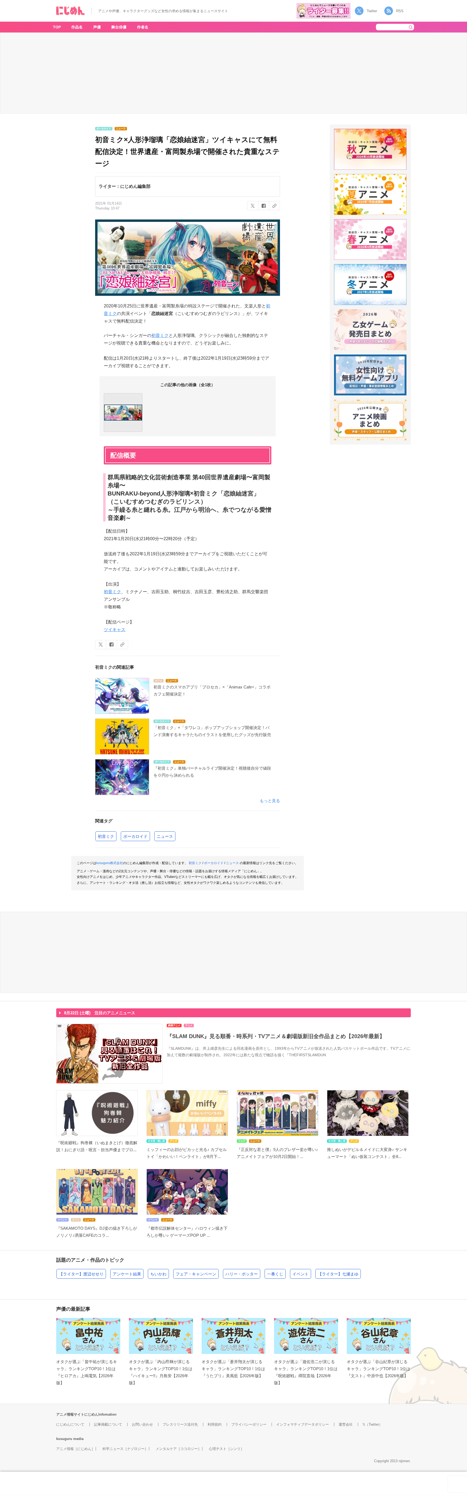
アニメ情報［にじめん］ (75, 1449)
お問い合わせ (142, 1424)
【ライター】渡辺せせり (81, 1274)
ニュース (165, 836)
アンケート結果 (127, 1274)
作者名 (142, 27)
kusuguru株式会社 (109, 863)
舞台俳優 (118, 27)
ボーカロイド (135, 836)
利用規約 (215, 1424)
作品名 (77, 27)
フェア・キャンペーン (196, 1274)
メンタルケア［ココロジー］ (178, 1449)
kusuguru (64, 1439)
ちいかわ (158, 1274)
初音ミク (160, 335)
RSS (399, 11)
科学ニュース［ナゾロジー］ (125, 1449)
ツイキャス (114, 629)
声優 (97, 27)
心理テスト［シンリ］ (226, 1449)
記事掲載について (108, 1424)
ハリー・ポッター (241, 1274)
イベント (300, 1274)
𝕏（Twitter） (372, 1424)
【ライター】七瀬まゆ (338, 1274)
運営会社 (346, 1424)
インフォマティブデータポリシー (302, 1424)
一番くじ (275, 1274)
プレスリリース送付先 (180, 1424)
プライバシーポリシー (248, 1424)
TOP (57, 27)
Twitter (372, 11)
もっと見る (270, 800)
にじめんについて (70, 1424)
